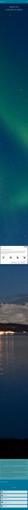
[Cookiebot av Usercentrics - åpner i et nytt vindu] (24, 246)
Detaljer (25, 260)
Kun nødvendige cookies (14, 262)
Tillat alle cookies (23, 262)
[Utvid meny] (27, 2)
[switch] (11, 257)
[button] (14, 492)
